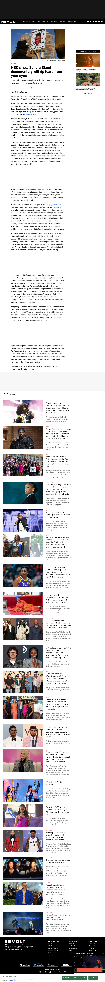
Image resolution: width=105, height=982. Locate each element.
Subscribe (69, 21)
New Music (49, 401)
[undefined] (88, 60)
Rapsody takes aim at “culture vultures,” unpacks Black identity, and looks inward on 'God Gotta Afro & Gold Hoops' (58, 408)
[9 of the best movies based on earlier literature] (23, 868)
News (55, 21)
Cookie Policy (13, 980)
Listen (33, 21)
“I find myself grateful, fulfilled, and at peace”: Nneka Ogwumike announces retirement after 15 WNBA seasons (58, 572)
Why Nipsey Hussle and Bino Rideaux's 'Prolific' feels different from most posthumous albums (57, 836)
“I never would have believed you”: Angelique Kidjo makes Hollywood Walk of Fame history (57, 598)
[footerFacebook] (55, 973)
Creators (62, 21)
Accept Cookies (93, 978)
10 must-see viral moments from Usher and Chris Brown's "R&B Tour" (58, 917)
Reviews (13, 63)
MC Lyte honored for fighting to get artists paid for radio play (58, 514)
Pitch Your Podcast (53, 950)
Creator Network (52, 953)
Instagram (88, 21)
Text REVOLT (93, 948)
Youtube (102, 21)
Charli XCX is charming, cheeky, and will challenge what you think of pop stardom (86, 70)
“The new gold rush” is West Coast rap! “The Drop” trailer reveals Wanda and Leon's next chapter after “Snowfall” (57, 678)
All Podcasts (51, 946)
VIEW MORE (87, 93)
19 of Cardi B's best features (55, 783)
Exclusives (50, 21)
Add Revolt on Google (39, 87)
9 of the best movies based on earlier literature (58, 861)
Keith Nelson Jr (17, 88)
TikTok (90, 21)
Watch (28, 21)
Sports (48, 565)
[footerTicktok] (45, 973)
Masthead (72, 946)
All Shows (50, 943)
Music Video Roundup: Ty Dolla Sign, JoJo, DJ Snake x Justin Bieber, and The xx (87, 88)
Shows (23, 21)
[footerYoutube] (64, 973)
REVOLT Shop (93, 950)
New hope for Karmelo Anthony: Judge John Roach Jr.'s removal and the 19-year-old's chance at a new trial (58, 461)
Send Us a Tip (73, 948)
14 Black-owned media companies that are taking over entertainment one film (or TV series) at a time (58, 624)
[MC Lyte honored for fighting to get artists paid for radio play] (23, 520)
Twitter (99, 21)
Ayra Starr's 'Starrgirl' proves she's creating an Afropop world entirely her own (58, 810)
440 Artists (51, 955)
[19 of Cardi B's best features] (23, 790)
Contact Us (92, 946)
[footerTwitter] (60, 973)
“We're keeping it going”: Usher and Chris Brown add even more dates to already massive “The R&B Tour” (58, 732)
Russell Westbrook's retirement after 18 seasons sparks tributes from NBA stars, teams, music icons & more (57, 890)
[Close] (102, 978)
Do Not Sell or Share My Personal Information (74, 978)
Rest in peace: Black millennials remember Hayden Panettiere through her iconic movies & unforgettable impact (58, 757)
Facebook (96, 21)
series (53, 205)
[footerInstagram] (40, 973)
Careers (71, 953)
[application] (89, 964)
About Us (71, 943)
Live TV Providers (53, 948)
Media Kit (71, 950)
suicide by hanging (31, 114)
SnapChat (93, 21)
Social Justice (41, 21)
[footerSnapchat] (50, 973)
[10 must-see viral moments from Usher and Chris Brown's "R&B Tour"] (23, 923)
